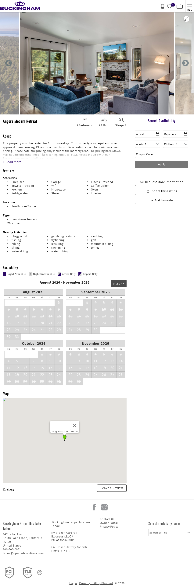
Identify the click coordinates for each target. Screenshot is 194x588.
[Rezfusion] (39, 572)
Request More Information (164, 182)
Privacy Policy (109, 527)
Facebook (94, 507)
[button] (64, 438)
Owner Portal (109, 523)
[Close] (74, 425)
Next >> (118, 284)
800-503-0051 (12, 549)
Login (73, 583)
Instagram (104, 507)
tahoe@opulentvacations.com (23, 553)
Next (185, 63)
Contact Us (107, 519)
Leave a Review (112, 488)
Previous (8, 63)
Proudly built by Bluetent (96, 583)
